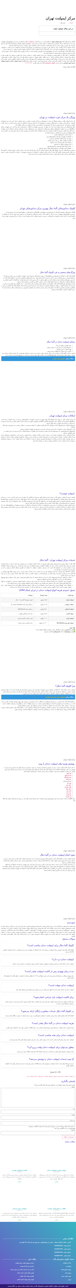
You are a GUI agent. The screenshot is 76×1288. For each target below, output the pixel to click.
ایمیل (73, 1114)
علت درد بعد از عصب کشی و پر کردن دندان (22, 1269)
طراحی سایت (25, 1286)
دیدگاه (73, 1087)
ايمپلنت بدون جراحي (19, 1208)
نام (74, 1109)
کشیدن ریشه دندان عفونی (27, 1276)
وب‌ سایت (72, 1120)
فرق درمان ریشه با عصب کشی (25, 1279)
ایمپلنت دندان (64, 1076)
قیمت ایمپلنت (56, 1076)
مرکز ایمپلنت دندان (32, 1076)
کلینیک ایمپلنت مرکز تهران (45, 1076)
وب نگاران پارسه (12, 1286)
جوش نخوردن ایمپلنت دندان (56, 1170)
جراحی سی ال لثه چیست (27, 1266)
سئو (19, 1286)
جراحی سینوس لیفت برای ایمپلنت (24, 1263)
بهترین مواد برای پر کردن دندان (25, 1272)
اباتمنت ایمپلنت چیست (19, 1170)
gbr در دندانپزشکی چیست (56, 1208)
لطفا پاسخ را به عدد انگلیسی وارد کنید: (64, 1128)
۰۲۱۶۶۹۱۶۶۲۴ (28, 63)
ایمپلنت (71, 22)
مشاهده (56, 1181)
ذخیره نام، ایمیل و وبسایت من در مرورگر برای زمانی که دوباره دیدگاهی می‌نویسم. (50, 1126)
